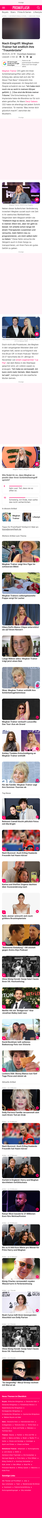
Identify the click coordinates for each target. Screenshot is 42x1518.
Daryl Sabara (31, 101)
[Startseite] (21, 7)
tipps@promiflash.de (11, 529)
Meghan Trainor (9, 71)
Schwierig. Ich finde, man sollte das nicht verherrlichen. (23, 501)
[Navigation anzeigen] (3, 8)
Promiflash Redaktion (26, 54)
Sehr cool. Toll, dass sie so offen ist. (21, 489)
